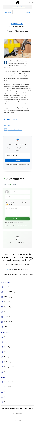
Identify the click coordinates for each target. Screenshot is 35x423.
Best (5, 184)
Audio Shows (7, 124)
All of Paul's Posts (10, 119)
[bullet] (25, 202)
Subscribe (17, 160)
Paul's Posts (17, 24)
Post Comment (17, 218)
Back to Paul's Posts (19, 7)
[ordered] (23, 202)
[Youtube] (20, 420)
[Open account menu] (29, 2)
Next (27, 12)
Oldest (15, 184)
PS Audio (19, 413)
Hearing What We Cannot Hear (13, 129)
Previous (8, 12)
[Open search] (5, 2)
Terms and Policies (17, 417)
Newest (9, 184)
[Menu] (2, 2)
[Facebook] (15, 420)
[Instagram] (17, 420)
